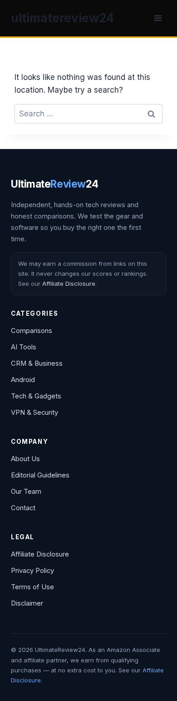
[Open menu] (157, 18)
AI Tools (23, 347)
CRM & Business (37, 363)
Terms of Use (32, 587)
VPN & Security (34, 412)
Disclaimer (27, 603)
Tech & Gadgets (36, 396)
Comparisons (31, 331)
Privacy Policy (32, 571)
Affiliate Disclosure (68, 283)
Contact (23, 508)
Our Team (26, 491)
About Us (25, 459)
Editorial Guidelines (40, 475)
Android (23, 380)
